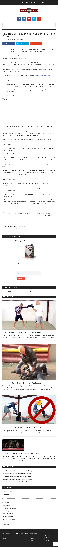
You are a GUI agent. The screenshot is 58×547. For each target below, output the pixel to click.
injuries (14, 228)
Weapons (4, 524)
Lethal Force (5, 505)
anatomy (10, 228)
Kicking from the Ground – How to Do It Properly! (14, 482)
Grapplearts (19, 537)
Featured (16, 226)
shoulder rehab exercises (42, 75)
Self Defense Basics (22, 226)
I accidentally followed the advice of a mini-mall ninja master (22, 453)
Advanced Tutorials (7, 491)
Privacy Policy (47, 535)
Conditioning (10, 226)
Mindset (4, 511)
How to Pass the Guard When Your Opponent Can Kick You (21, 427)
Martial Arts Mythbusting (8, 508)
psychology (19, 228)
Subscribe (20, 278)
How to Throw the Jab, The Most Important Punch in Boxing (22, 332)
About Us (46, 534)
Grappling (4, 502)
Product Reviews (6, 513)
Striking (4, 522)
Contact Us (46, 537)
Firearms (4, 500)
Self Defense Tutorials (29, 10)
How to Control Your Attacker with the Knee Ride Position (21, 383)
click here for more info (31, 291)
